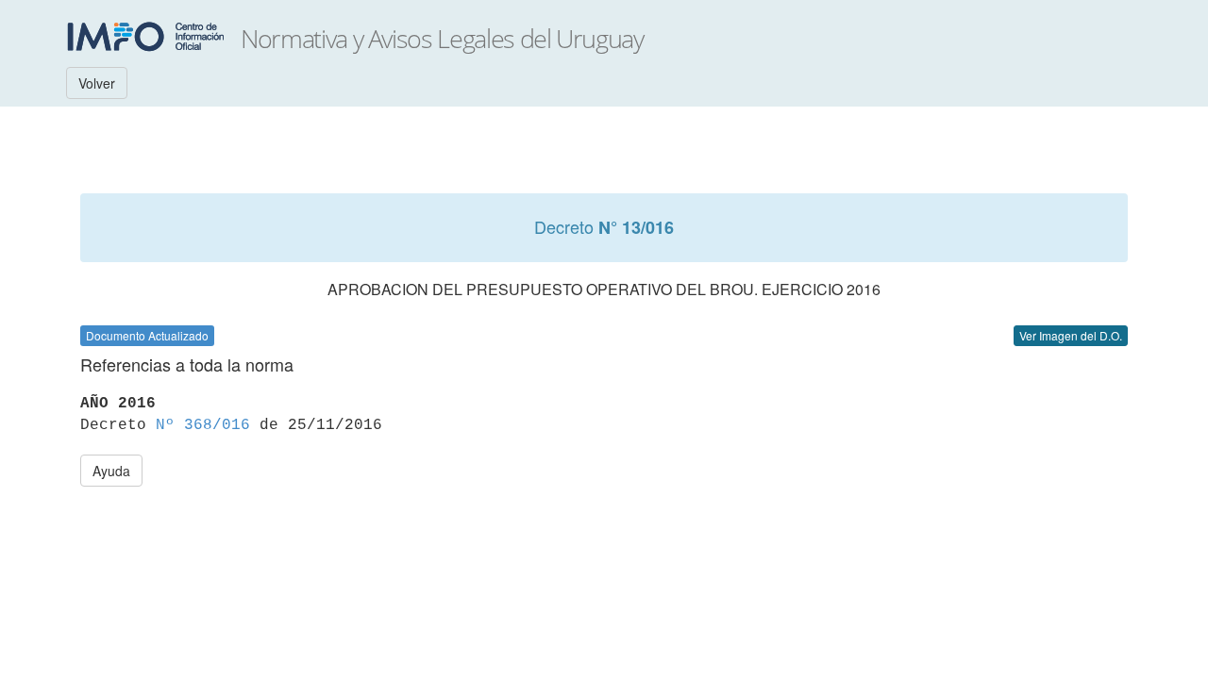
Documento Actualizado (147, 335)
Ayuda (111, 470)
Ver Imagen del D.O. (1070, 335)
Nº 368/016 (203, 425)
